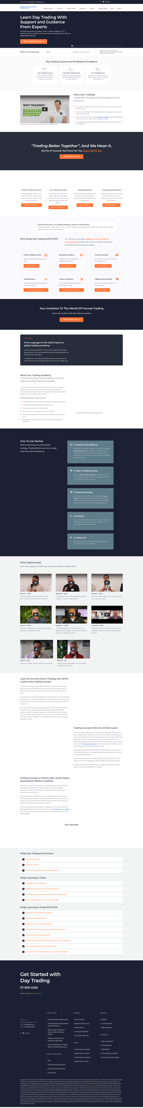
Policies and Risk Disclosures (56, 1064)
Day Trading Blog (106, 1045)
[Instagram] (26, 1033)
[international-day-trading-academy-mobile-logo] (28, 7)
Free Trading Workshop (81, 1031)
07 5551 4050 (31, 2)
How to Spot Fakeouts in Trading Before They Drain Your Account (57, 1046)
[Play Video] (45, 109)
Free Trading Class (57, 809)
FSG (49, 1060)
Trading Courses (79, 1019)
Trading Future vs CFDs (81, 1061)
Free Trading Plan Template (109, 1053)
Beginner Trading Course (81, 1023)
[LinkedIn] (28, 1033)
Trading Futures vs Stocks (82, 1049)
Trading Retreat (79, 1027)
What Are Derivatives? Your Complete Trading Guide (56, 1039)
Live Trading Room (106, 1023)
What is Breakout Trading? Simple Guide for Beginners (58, 1025)
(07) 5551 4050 (29, 1027)
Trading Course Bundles (89, 744)
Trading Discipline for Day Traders (58, 1019)
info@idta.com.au (40, 2)
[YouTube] (23, 1033)
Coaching (104, 1019)
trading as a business (103, 117)
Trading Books (105, 1049)
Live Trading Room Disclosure (57, 1068)
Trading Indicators (106, 1027)
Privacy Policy (52, 1072)
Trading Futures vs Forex (81, 1053)
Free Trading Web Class (81, 1035)
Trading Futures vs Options (82, 1057)
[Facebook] (21, 1033)
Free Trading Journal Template (110, 1057)
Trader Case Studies (107, 1041)
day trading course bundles (88, 474)
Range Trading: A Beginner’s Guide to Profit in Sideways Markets (56, 1032)
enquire (67, 809)
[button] (71, 859)
